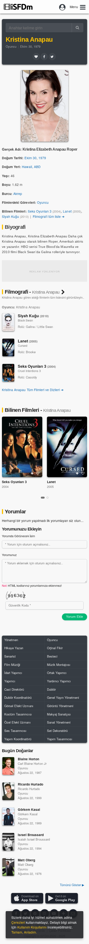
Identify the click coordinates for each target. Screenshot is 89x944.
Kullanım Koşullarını (32, 927)
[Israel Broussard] (8, 842)
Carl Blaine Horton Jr (32, 763)
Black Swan (25, 320)
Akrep (17, 193)
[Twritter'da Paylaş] (52, 56)
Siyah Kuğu (10, 216)
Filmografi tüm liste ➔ (49, 216)
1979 (42, 157)
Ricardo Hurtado (30, 784)
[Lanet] (8, 347)
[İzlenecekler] (32, 473)
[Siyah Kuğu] (8, 322)
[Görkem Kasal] (8, 816)
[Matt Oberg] (8, 867)
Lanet (67, 211)
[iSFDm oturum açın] (62, 6)
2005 (50, 486)
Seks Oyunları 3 (40, 211)
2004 (5, 486)
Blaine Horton (28, 759)
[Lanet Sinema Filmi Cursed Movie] (67, 447)
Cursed (22, 345)
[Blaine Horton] (8, 766)
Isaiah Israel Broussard (34, 839)
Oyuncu (11, 46)
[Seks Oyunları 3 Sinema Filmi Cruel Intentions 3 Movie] (22, 447)
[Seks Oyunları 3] (8, 373)
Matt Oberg (26, 860)
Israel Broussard (31, 834)
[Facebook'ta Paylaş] (44, 56)
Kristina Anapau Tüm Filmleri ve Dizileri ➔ (33, 389)
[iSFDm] (18, 6)
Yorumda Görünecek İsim (18, 536)
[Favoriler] (36, 56)
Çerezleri (18, 922)
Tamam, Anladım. (24, 932)
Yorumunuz (9, 555)
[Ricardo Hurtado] (8, 791)
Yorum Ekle (74, 616)
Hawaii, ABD (31, 166)
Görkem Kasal (29, 809)
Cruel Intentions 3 (29, 371)
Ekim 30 (30, 157)
